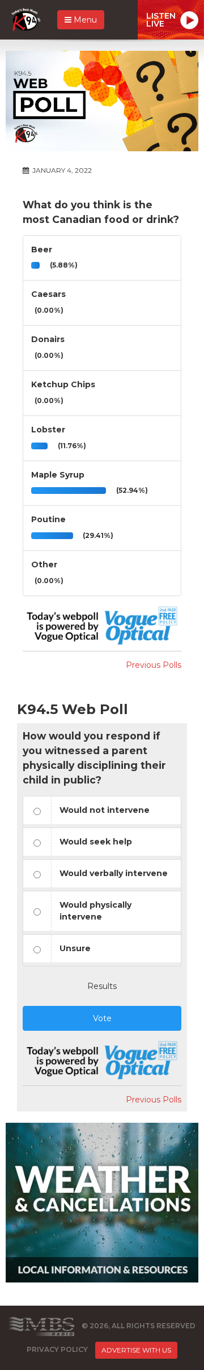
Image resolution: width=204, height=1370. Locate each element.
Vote (102, 1018)
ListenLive (161, 20)
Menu (84, 20)
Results (102, 986)
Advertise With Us (136, 1350)
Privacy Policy (57, 1349)
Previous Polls (153, 665)
